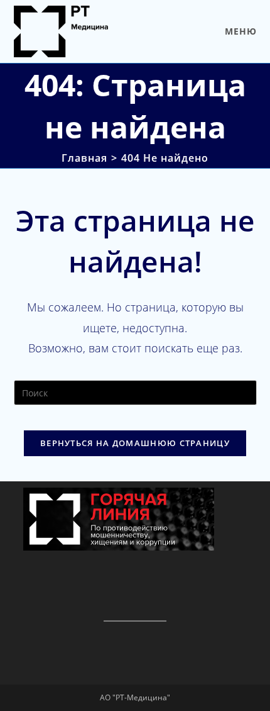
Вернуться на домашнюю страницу (135, 443)
